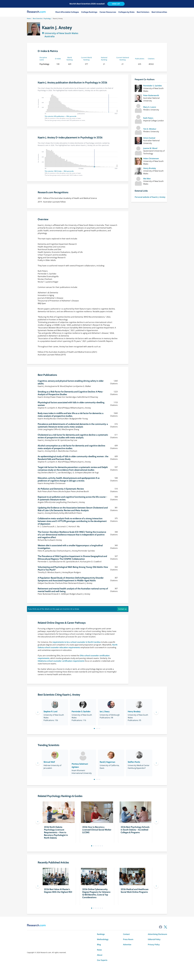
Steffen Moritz (134, 762)
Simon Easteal (149, 138)
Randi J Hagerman (107, 762)
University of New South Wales (61, 33)
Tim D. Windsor (149, 129)
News (99, 950)
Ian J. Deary (105, 711)
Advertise (127, 944)
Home (29, 18)
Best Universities (159, 12)
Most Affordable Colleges (67, 12)
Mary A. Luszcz (149, 107)
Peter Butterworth (151, 95)
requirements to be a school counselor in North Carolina (76, 642)
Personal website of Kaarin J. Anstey (150, 197)
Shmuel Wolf (49, 762)
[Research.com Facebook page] (160, 927)
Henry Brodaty (149, 168)
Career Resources (108, 12)
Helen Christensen (151, 158)
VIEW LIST (116, 4)
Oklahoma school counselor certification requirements (61, 661)
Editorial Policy (154, 939)
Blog (99, 944)
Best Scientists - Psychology (42, 18)
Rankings (101, 934)
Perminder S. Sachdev (152, 85)
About (99, 955)
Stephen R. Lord (50, 711)
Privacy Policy (154, 944)
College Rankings (89, 12)
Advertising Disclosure (157, 934)
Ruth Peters (148, 118)
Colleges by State (126, 12)
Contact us (122, 609)
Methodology (102, 939)
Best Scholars (143, 12)
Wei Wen (147, 178)
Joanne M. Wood (150, 148)
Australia (50, 36)
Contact (126, 934)
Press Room (128, 939)
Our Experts (102, 960)
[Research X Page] (165, 927)
